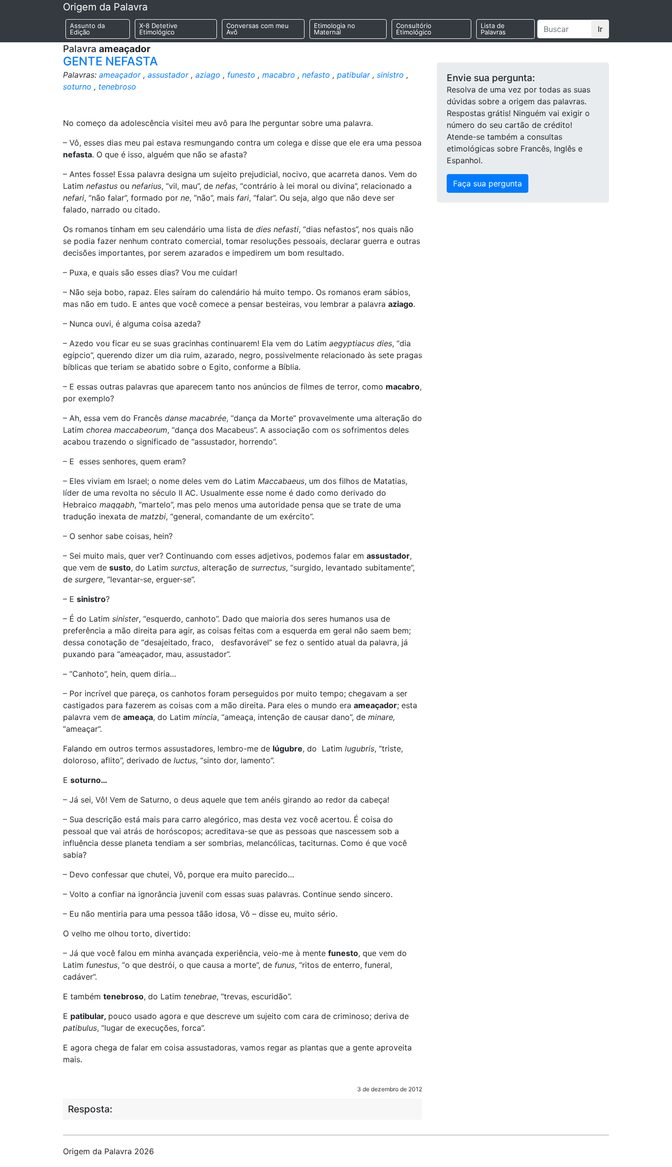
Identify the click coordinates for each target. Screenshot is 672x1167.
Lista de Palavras (493, 29)
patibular (353, 75)
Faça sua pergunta (487, 183)
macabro (278, 75)
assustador (168, 75)
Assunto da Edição (87, 29)
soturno (77, 86)
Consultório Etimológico (413, 29)
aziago (207, 75)
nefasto (316, 75)
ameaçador (120, 75)
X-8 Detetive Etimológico (158, 29)
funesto (241, 75)
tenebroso (117, 86)
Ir (600, 29)
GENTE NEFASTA (110, 61)
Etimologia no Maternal (334, 29)
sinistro (390, 75)
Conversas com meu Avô (257, 29)
